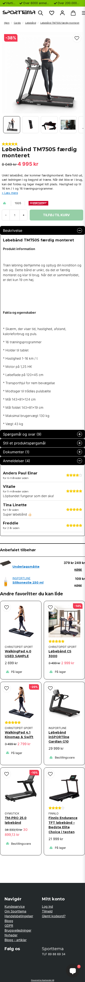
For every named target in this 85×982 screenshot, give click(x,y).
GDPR (9, 925)
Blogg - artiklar (16, 940)
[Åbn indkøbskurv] (73, 13)
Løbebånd (30, 22)
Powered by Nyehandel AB (42, 980)
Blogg (9, 921)
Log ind (47, 906)
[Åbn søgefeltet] (40, 13)
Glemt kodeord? (54, 916)
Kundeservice (15, 906)
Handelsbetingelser (19, 916)
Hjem (7, 22)
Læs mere (11, 193)
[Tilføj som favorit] (51, 13)
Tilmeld (47, 911)
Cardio (17, 22)
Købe (78, 569)
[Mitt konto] (62, 13)
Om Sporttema (15, 911)
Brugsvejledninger (18, 930)
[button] (77, 38)
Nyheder (11, 935)
